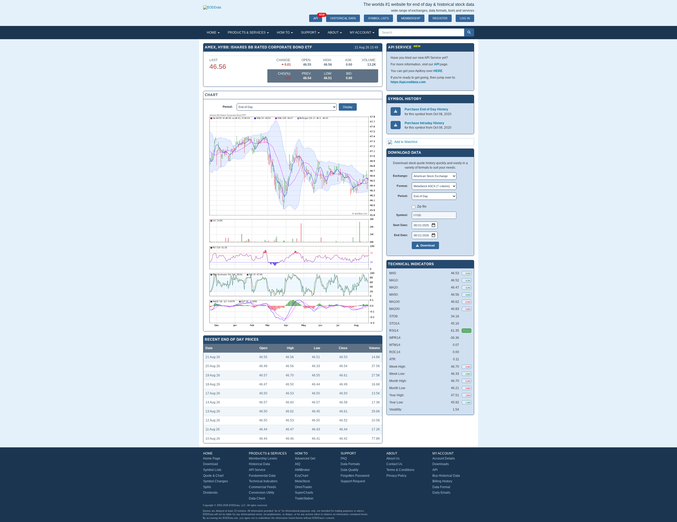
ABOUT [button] (333, 32)
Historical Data (259, 464)
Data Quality (349, 470)
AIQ (297, 464)
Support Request (353, 481)
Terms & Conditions (400, 470)
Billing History (442, 481)
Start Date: (400, 225)
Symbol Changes (215, 481)
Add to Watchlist (405, 142)
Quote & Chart (213, 476)
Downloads (440, 464)
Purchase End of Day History (426, 109)
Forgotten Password (355, 476)
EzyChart (301, 476)
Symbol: (402, 215)
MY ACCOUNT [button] (361, 32)
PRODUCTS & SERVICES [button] (247, 32)
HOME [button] (212, 32)
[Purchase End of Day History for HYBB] (396, 111)
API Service (257, 470)
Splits (207, 487)
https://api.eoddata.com (408, 82)
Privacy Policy (396, 476)
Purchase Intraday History (424, 123)
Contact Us (394, 464)
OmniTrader (303, 487)
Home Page (211, 458)
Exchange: (400, 175)
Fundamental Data (262, 476)
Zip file (422, 206)
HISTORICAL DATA (343, 18)
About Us (393, 458)
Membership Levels (263, 458)
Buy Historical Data (446, 476)
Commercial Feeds (262, 487)
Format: (402, 185)
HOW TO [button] (283, 32)
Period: (228, 106)
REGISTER (440, 18)
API (317, 17)
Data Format (441, 487)
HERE (437, 71)
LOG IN (465, 18)
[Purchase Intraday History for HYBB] (396, 125)
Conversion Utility (261, 492)
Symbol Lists (212, 470)
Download (427, 245)
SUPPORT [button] (309, 32)
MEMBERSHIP (410, 18)
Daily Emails (441, 492)
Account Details (443, 458)
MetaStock (302, 481)
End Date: (401, 235)
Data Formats (350, 464)
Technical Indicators (263, 481)
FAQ (344, 458)
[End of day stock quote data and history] (212, 5)
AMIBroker (302, 470)
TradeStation (304, 498)
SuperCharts (304, 492)
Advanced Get (305, 458)
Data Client (257, 498)
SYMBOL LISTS (378, 18)
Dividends (210, 492)
